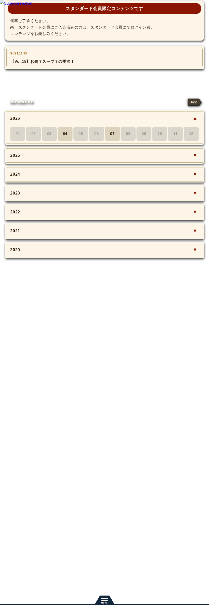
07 (112, 133)
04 (65, 133)
